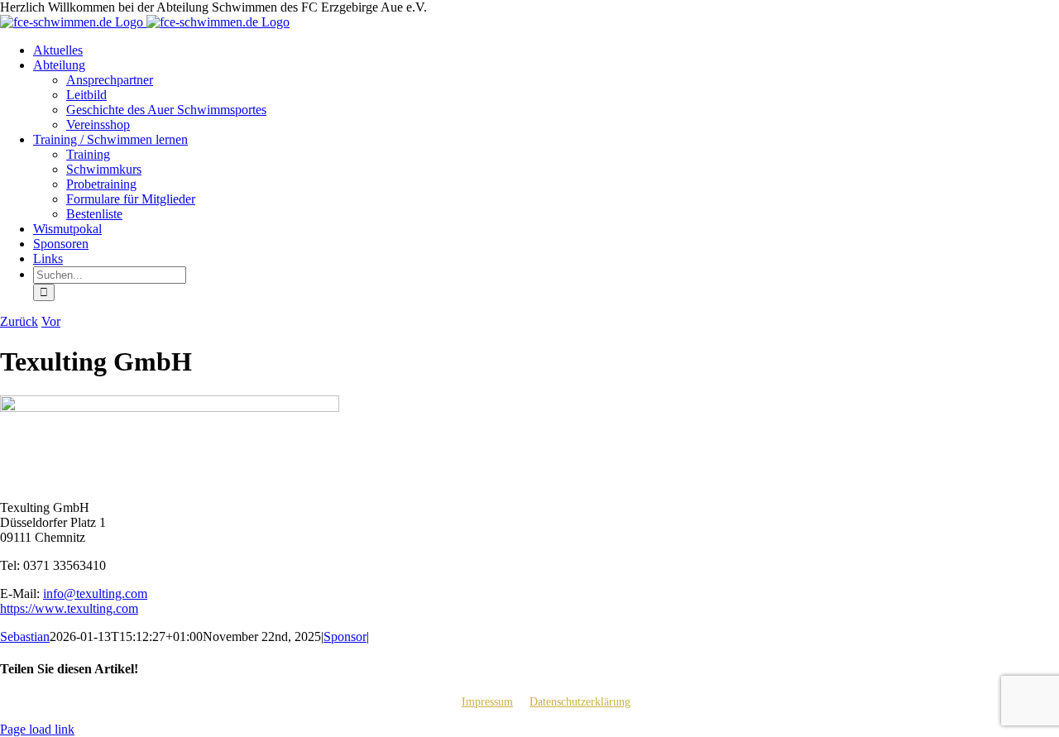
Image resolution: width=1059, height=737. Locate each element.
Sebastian (25, 636)
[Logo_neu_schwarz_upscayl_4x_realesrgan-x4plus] (169, 407)
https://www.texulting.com (69, 608)
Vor (50, 321)
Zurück (19, 321)
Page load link (37, 729)
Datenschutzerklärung (580, 702)
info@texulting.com (95, 593)
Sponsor (345, 636)
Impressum (487, 702)
